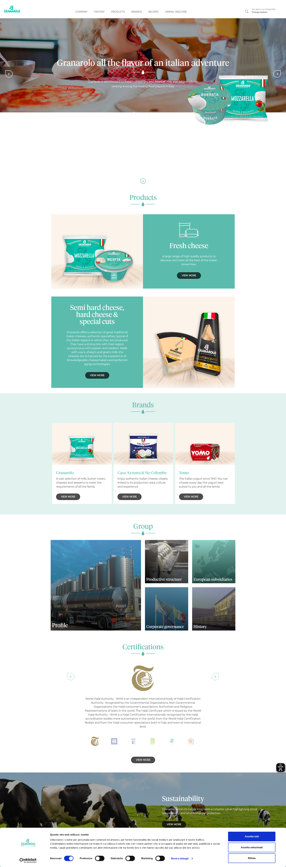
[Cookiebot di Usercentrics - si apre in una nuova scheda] (28, 860)
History (99, 11)
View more (189, 275)
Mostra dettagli (180, 858)
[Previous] (9, 74)
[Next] (277, 74)
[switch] (99, 858)
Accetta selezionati (252, 847)
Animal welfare (176, 11)
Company (81, 11)
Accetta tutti (252, 836)
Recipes (153, 11)
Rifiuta (252, 858)
